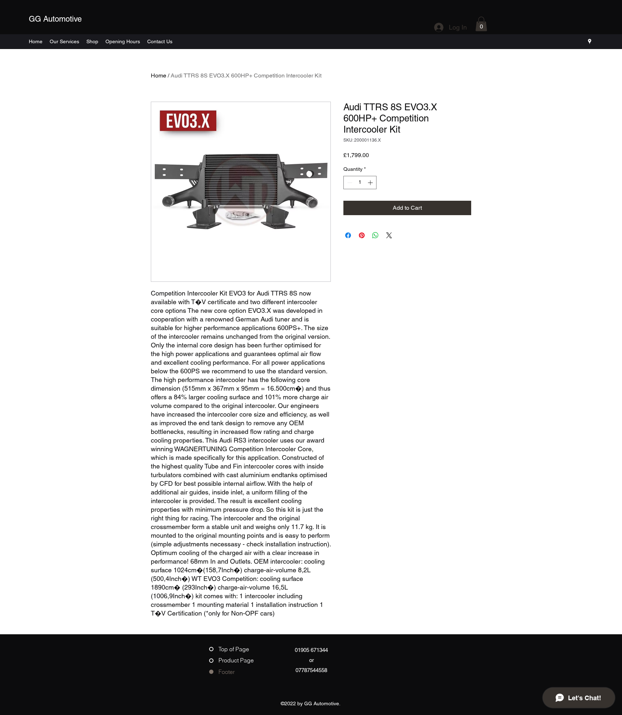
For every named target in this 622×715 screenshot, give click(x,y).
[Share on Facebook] (348, 235)
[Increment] (370, 182)
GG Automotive (55, 18)
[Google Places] (589, 41)
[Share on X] (389, 235)
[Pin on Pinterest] (361, 235)
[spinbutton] (359, 182)
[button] (481, 24)
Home (158, 75)
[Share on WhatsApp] (375, 235)
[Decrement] (348, 182)
